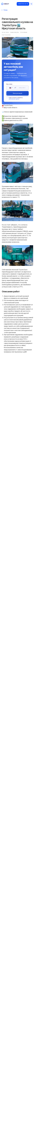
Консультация (17, 93)
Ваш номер (9, 84)
